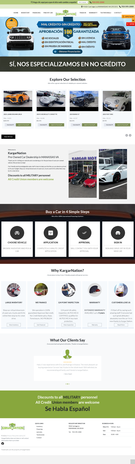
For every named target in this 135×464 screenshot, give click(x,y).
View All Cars (8, 137)
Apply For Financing (23, 124)
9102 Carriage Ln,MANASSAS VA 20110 (100, 6)
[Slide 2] (67, 384)
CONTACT (117, 13)
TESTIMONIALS (105, 13)
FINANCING (36, 13)
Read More (121, 325)
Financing (39, 429)
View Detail (10, 124)
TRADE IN (82, 13)
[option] (18, 109)
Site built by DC (21, 435)
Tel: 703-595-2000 (75, 432)
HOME (16, 13)
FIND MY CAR (48, 13)
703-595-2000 (98, 2)
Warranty (95, 325)
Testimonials (40, 435)
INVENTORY (25, 13)
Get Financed (41, 325)
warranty (39, 432)
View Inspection (68, 325)
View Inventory (14, 325)
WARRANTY (93, 13)
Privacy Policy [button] (11, 435)
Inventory (39, 426)
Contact (39, 437)
